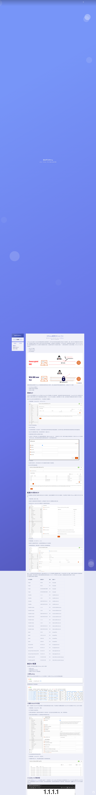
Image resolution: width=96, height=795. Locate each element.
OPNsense (62, 338)
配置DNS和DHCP (16, 347)
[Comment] (93, 792)
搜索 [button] (18, 339)
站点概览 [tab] (20, 343)
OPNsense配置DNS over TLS (55, 336)
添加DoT (14, 345)
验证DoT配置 (15, 348)
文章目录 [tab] (15, 343)
